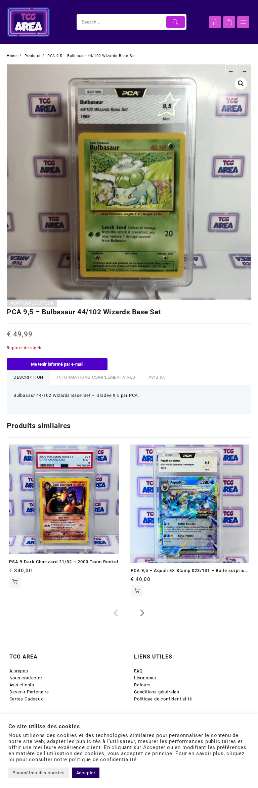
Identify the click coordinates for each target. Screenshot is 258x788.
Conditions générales (156, 691)
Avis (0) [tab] (157, 377)
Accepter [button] (85, 772)
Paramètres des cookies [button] (38, 772)
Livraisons (145, 677)
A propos (18, 670)
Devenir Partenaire (29, 691)
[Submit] (175, 22)
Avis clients (22, 684)
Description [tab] (28, 377)
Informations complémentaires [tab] (96, 377)
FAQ (138, 670)
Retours (142, 684)
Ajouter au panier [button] (15, 582)
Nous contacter (25, 677)
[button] (241, 83)
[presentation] (115, 613)
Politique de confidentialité (163, 698)
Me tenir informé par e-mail (57, 364)
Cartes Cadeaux (26, 698)
